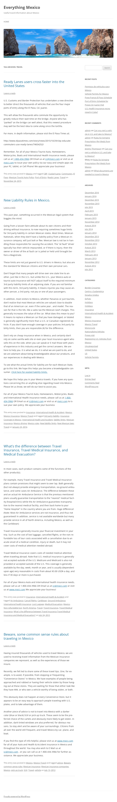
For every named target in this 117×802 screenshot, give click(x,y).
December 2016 (92, 192)
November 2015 (92, 203)
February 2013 (91, 254)
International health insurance (17, 604)
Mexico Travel (27, 416)
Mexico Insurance (12, 416)
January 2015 (90, 218)
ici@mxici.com (52, 159)
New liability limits (48, 423)
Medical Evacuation (53, 604)
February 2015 (91, 214)
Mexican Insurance (31, 766)
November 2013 (92, 240)
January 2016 (90, 196)
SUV (25, 770)
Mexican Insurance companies (55, 766)
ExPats (88, 298)
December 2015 (92, 200)
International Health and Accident (37, 419)
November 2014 (92, 222)
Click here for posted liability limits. (29, 372)
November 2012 (92, 262)
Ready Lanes (53, 177)
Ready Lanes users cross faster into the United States (34, 83)
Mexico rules (33, 423)
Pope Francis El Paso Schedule (98, 97)
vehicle (38, 770)
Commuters (67, 173)
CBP (45, 173)
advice (60, 762)
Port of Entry (41, 177)
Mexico (29, 173)
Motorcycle (90, 328)
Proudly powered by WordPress (17, 796)
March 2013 (90, 251)
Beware (67, 762)
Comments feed (92, 382)
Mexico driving (20, 423)
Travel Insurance (50, 607)
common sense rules (13, 766)
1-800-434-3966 (21, 159)
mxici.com (9, 162)
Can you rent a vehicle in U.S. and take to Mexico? (98, 152)
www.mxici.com (17, 589)
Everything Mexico (22, 7)
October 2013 (91, 243)
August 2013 (90, 247)
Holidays (89, 302)
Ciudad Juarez (54, 173)
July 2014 (89, 229)
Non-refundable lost (13, 607)
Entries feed (90, 379)
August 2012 (90, 265)
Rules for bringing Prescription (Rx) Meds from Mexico (97, 141)
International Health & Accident (50, 412)
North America (29, 607)
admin (88, 130)
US (86, 353)
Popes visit (90, 335)
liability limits (60, 419)
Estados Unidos (92, 295)
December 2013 (92, 236)
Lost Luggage (38, 604)
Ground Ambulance (57, 600)
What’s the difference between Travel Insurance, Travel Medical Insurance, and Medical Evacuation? (36, 450)
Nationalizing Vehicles (95, 331)
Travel (62, 177)
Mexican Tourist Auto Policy (21, 177)
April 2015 (89, 211)
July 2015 (89, 207)
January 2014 (90, 232)
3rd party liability (51, 416)
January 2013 (90, 258)
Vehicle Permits (92, 357)
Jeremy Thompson (93, 148)
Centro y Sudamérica (94, 291)
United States (91, 350)
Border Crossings (92, 287)
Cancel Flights (30, 600)
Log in (87, 375)
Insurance (30, 412)
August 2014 (90, 225)
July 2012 (89, 269)
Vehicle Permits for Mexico (97, 93)
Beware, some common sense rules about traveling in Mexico (36, 636)
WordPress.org (91, 386)
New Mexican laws (65, 423)
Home (6, 21)
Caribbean (42, 600)
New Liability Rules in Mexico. (27, 200)
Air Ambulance (16, 600)
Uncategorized (91, 346)
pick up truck (17, 770)
